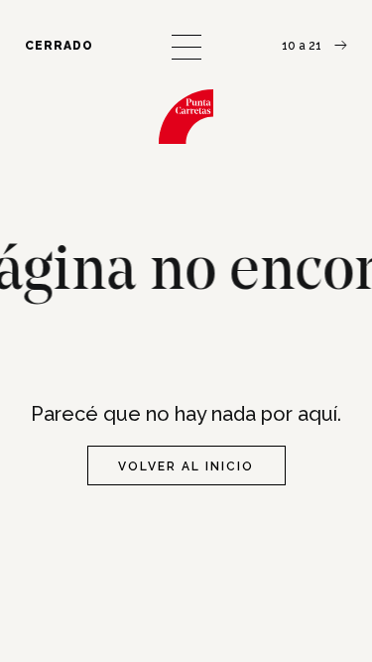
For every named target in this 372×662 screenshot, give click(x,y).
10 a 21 (303, 46)
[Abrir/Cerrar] (186, 47)
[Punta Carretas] (186, 116)
